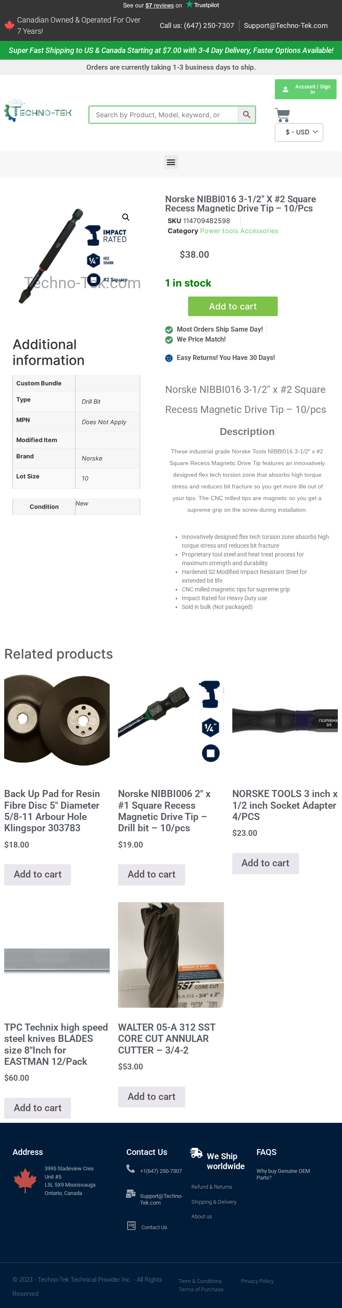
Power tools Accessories (239, 230)
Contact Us (154, 1227)
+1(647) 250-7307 (161, 1171)
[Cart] (282, 115)
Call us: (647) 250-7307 (197, 25)
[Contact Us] (131, 1225)
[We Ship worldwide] (196, 1153)
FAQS (266, 1152)
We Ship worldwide (226, 1161)
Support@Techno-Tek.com (286, 25)
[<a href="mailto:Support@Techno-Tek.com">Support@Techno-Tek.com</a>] (130, 1194)
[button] (171, 162)
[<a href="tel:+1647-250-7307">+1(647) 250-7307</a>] (130, 1169)
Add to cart (233, 306)
